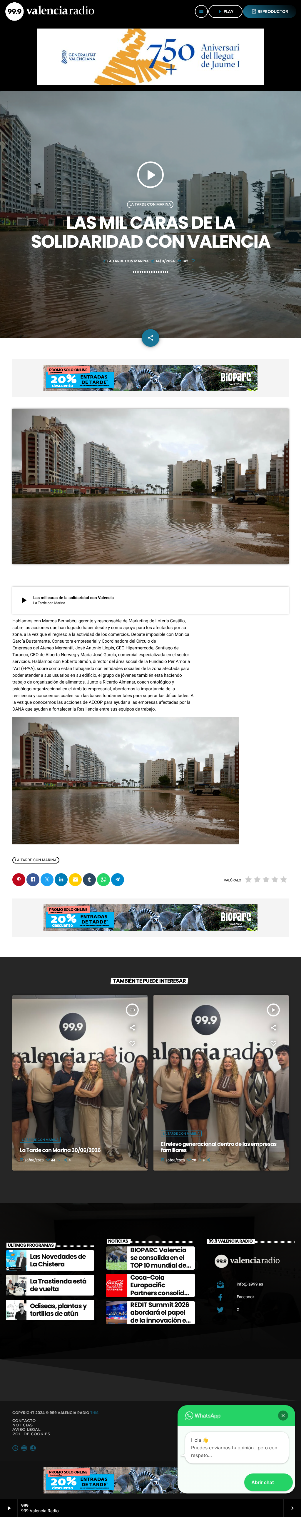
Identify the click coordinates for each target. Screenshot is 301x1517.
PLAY (225, 11)
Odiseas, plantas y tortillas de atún (58, 1309)
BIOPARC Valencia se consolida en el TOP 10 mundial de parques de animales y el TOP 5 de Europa (159, 1269)
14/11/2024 (163, 261)
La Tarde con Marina (150, 204)
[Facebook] (33, 1448)
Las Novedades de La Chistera (58, 1260)
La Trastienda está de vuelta (58, 1285)
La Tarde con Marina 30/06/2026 (60, 1150)
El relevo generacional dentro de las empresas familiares (219, 1147)
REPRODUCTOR (269, 11)
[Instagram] (24, 1448)
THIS (94, 1413)
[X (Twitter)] (15, 1448)
